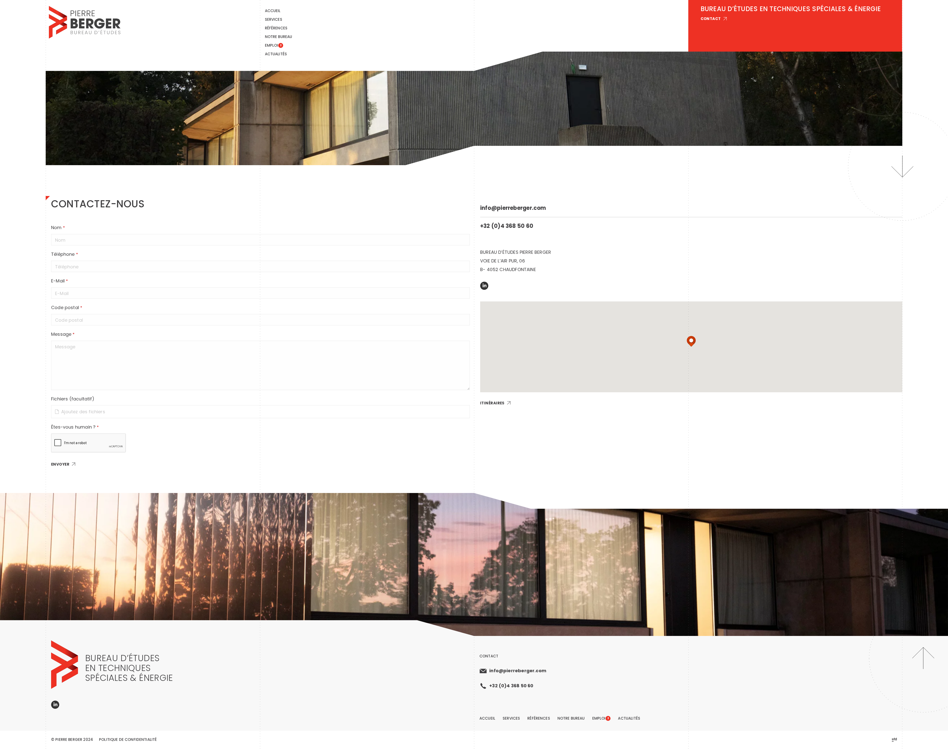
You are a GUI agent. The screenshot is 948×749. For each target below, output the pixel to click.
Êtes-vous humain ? (75, 427)
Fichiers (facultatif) (72, 399)
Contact (488, 656)
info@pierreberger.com (513, 208)
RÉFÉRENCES (276, 28)
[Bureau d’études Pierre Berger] (84, 22)
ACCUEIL (273, 10)
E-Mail (59, 281)
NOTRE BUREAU (278, 36)
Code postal (66, 307)
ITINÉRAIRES (492, 403)
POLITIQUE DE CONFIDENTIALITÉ (128, 739)
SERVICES (273, 19)
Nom (58, 227)
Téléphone (64, 254)
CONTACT (711, 18)
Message (63, 334)
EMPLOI (273, 45)
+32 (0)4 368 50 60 (506, 226)
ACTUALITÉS (276, 54)
